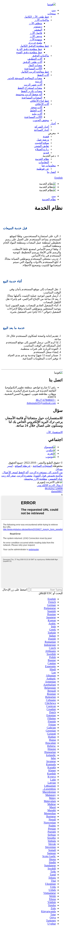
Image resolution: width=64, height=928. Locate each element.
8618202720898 (54, 488)
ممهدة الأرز (36, 39)
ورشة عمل (43, 139)
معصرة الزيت (24, 475)
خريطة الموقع (23, 465)
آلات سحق (36, 107)
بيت (54, 10)
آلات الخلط (36, 110)
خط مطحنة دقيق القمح (29, 52)
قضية (46, 136)
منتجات (51, 13)
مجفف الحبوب (41, 120)
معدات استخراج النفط (30, 87)
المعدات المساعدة (32, 97)
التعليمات (44, 162)
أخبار (53, 123)
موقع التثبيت (42, 142)
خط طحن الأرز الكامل (36, 16)
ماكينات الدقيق (40, 55)
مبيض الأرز (36, 36)
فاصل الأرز (36, 32)
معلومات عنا (49, 165)
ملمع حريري (35, 42)
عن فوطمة (43, 168)
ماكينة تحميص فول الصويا (48, 475)
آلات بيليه (37, 113)
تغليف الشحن (41, 146)
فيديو (46, 152)
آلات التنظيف (34, 58)
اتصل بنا (51, 172)
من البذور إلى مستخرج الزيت (46, 472)
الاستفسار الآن (54, 432)
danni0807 (57, 491)
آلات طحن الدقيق (32, 62)
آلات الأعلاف (42, 104)
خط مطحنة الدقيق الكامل (34, 45)
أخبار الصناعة (41, 129)
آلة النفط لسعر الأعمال (16, 472)
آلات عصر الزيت (33, 84)
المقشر (38, 29)
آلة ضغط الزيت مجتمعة (29, 94)
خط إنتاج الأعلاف (39, 100)
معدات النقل (35, 65)
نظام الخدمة (42, 159)
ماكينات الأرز (41, 20)
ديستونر (37, 26)
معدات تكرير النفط (31, 91)
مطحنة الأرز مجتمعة (35, 478)
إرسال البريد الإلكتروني (50, 485)
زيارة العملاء (42, 149)
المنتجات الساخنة (42, 465)
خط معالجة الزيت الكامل (35, 71)
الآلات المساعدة (33, 68)
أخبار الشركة (41, 126)
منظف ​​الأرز (35, 23)
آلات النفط (43, 75)
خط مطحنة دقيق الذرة (29, 49)
